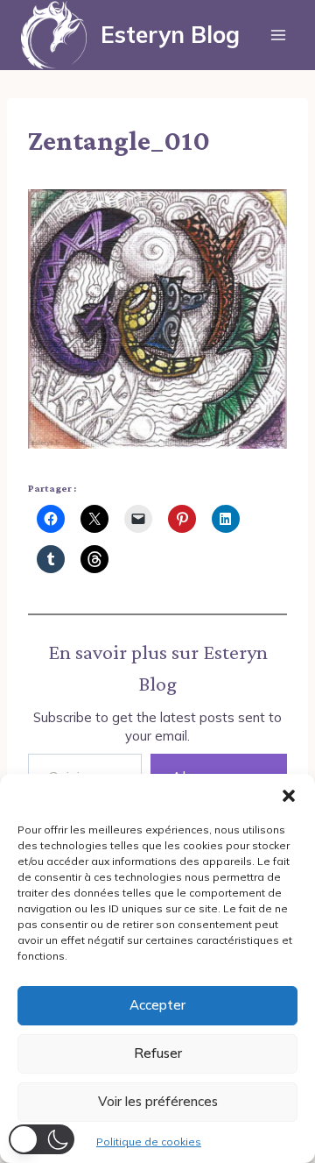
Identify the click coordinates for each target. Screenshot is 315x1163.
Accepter (158, 1004)
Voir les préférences (158, 1101)
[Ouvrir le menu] (278, 34)
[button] (289, 796)
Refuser (158, 1053)
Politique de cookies (148, 1141)
